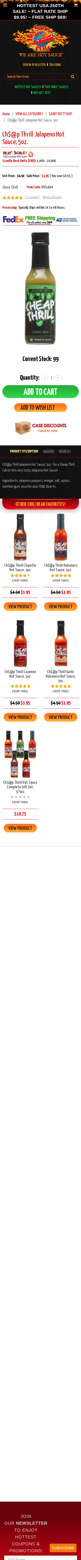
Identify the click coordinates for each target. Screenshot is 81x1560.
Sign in (26, 65)
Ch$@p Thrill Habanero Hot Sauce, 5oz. (60, 567)
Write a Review (52, 197)
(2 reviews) (32, 197)
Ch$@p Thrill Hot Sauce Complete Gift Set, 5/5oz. (20, 787)
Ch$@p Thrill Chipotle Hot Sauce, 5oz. (20, 567)
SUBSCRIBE (63, 1548)
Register (40, 65)
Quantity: (30, 378)
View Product (20, 606)
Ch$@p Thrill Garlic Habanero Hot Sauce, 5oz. (61, 676)
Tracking (55, 65)
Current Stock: (40, 359)
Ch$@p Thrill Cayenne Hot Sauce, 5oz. (20, 674)
